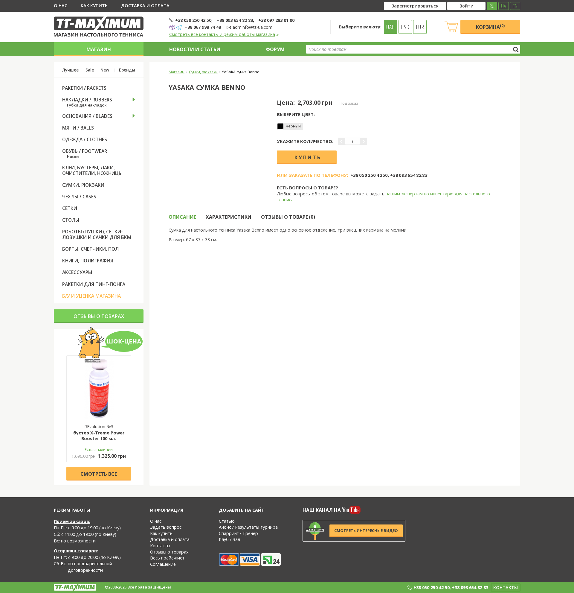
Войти (466, 6)
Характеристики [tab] (228, 217)
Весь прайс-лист (167, 558)
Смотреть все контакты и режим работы (222, 34)
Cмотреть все (98, 474)
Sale (90, 70)
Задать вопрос (165, 527)
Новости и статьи (194, 49)
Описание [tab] (182, 217)
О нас (60, 5)
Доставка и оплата (145, 5)
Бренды (127, 70)
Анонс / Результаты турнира (248, 527)
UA (503, 6)
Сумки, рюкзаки (203, 71)
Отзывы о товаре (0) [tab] (288, 217)
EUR (420, 27)
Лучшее (70, 70)
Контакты (160, 545)
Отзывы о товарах (99, 316)
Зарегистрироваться (415, 6)
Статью (227, 521)
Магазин (98, 49)
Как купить (94, 5)
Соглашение (163, 564)
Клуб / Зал (229, 539)
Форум (275, 49)
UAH (390, 27)
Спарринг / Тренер (238, 533)
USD (405, 27)
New (104, 70)
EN (515, 6)
